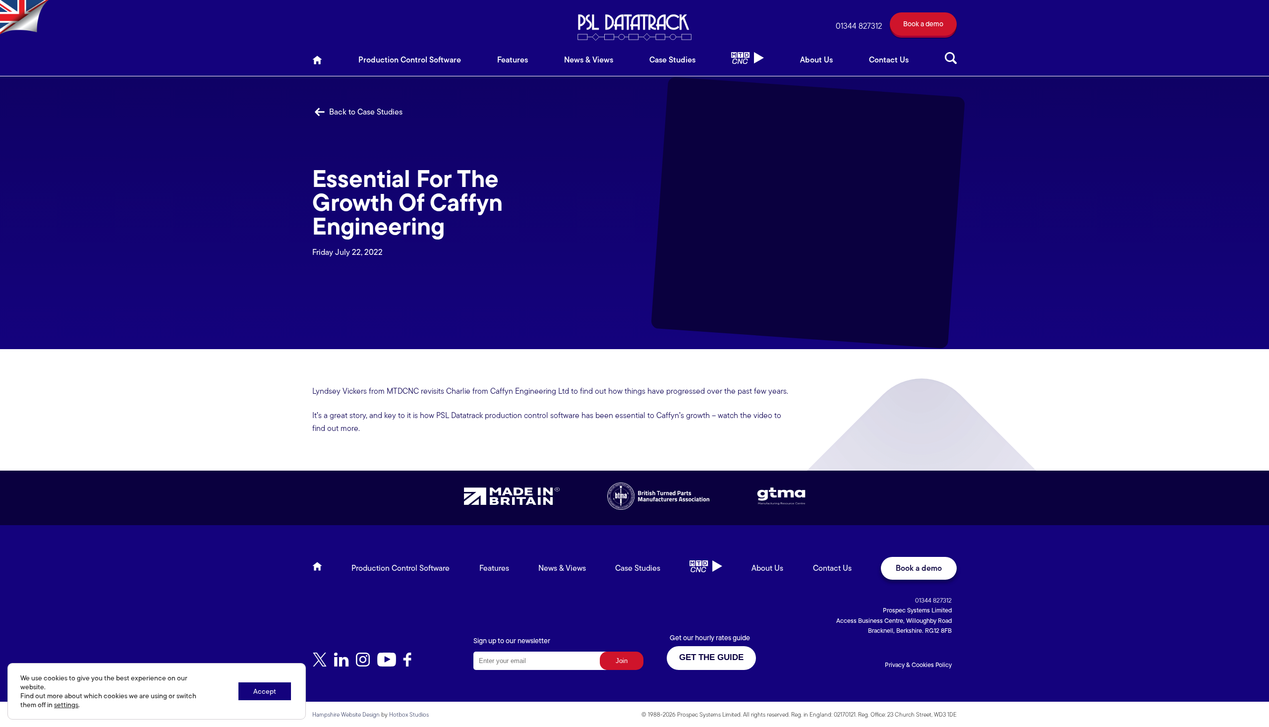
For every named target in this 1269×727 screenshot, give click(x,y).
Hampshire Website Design (346, 714)
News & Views (588, 59)
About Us (816, 59)
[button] (923, 26)
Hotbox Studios (409, 714)
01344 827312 (859, 26)
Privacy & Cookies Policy (918, 664)
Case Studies (672, 59)
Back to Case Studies (365, 112)
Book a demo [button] (919, 568)
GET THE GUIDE (711, 657)
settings (66, 704)
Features (512, 59)
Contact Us (889, 59)
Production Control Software (409, 59)
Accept (264, 691)
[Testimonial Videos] (747, 63)
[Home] (317, 63)
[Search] (951, 63)
